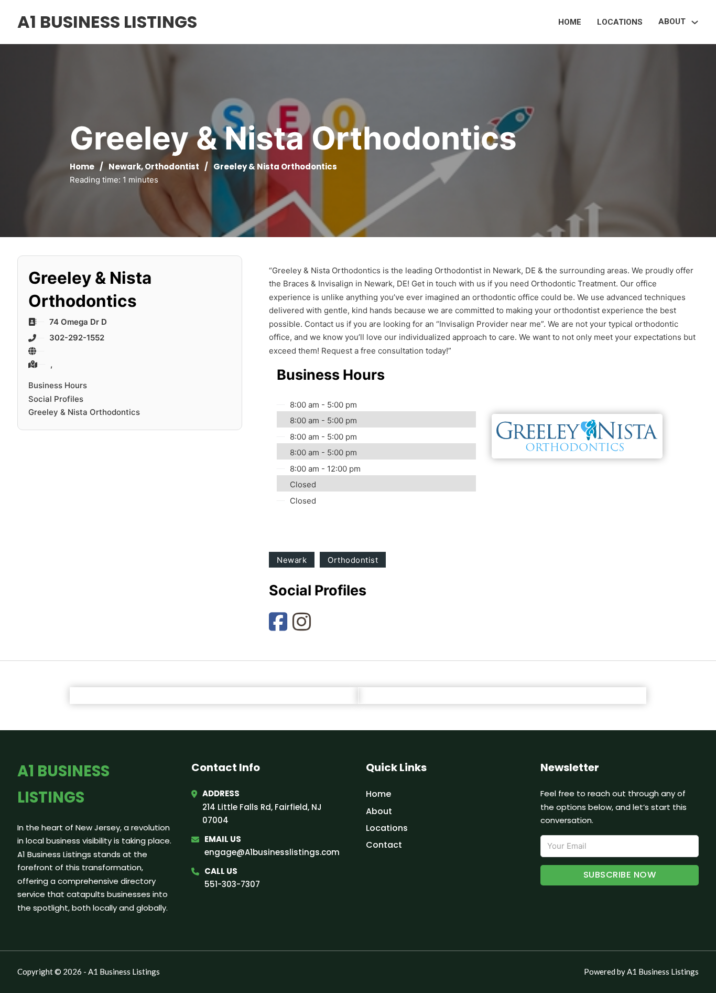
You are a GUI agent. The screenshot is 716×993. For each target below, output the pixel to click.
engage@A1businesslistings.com (272, 852)
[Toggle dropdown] (695, 22)
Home (569, 22)
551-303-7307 (232, 884)
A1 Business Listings (107, 22)
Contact (384, 845)
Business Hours (57, 385)
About (379, 811)
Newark (125, 166)
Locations (620, 22)
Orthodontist (172, 166)
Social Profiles (55, 399)
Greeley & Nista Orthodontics (84, 412)
